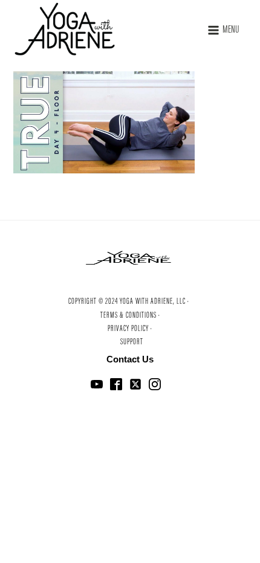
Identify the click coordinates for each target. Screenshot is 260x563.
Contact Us (130, 359)
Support (131, 342)
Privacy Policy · (130, 329)
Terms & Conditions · (130, 316)
